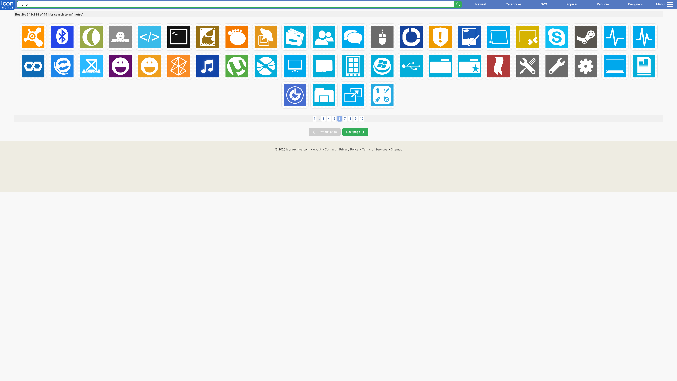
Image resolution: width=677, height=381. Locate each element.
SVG (544, 4)
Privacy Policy (348, 149)
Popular (572, 4)
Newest (480, 4)
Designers (635, 4)
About (317, 149)
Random (603, 4)
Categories (514, 4)
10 (361, 118)
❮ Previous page (325, 132)
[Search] (458, 4)
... (319, 118)
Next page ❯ (355, 132)
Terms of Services (374, 149)
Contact (330, 149)
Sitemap (396, 149)
